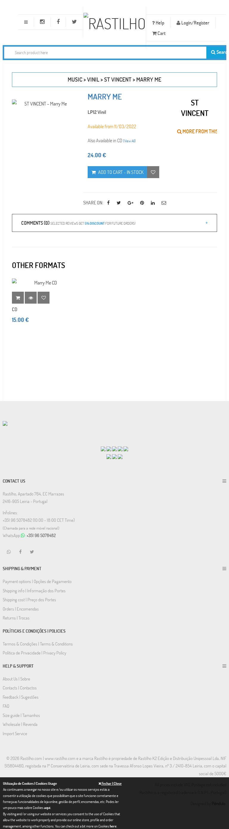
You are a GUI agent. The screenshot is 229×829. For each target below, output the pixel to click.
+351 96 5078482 (41, 535)
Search (220, 52)
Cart (161, 33)
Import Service (15, 733)
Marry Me (148, 79)
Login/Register (194, 22)
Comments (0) (78, 223)
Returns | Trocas (16, 618)
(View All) (129, 140)
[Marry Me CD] (43, 283)
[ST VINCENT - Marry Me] (43, 104)
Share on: (93, 202)
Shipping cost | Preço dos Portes (29, 599)
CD (14, 309)
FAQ (6, 706)
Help (159, 22)
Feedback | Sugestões (20, 697)
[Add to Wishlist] (43, 298)
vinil (93, 79)
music (75, 79)
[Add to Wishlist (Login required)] (153, 172)
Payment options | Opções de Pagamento (37, 581)
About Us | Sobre (16, 679)
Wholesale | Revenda (20, 724)
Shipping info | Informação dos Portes (34, 591)
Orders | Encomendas (21, 609)
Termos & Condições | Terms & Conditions (38, 644)
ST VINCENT (117, 79)
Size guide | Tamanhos (21, 715)
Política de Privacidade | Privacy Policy (34, 653)
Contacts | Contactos (20, 688)
